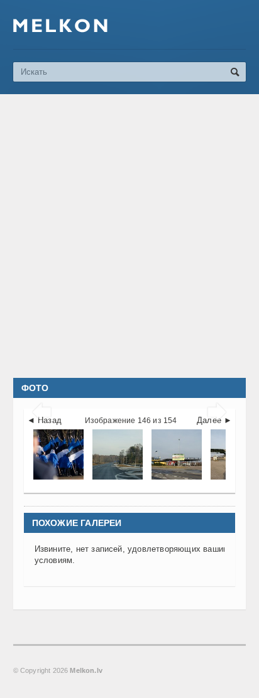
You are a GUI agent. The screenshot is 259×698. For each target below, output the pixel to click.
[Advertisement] (129, 236)
